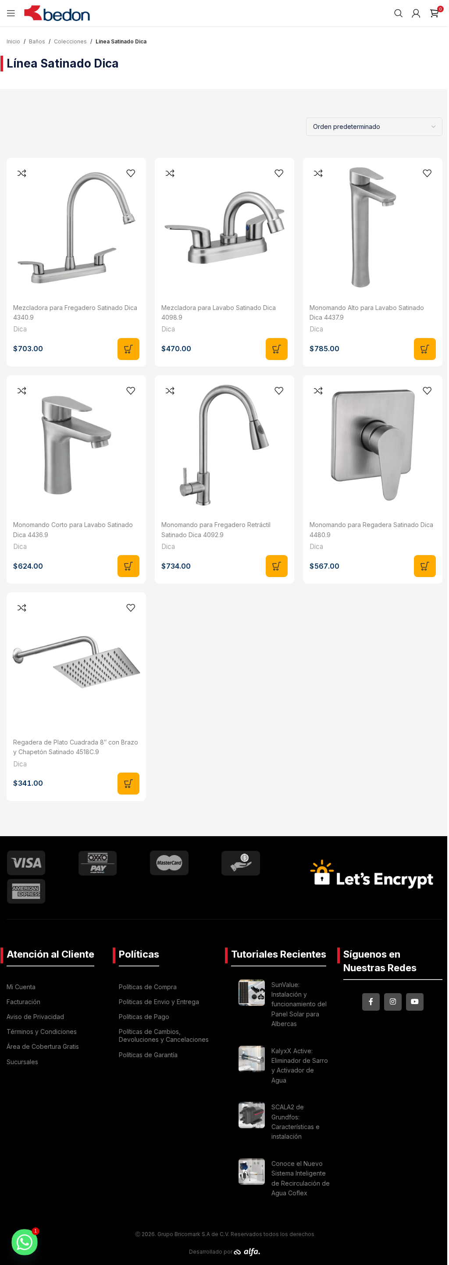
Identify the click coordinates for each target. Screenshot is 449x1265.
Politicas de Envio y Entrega (159, 1001)
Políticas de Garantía (148, 1054)
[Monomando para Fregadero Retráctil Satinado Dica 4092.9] (224, 445)
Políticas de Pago (144, 1016)
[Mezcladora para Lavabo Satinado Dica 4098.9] (224, 227)
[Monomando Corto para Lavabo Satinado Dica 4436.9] (76, 445)
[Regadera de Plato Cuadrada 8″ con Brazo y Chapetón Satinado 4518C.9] (76, 662)
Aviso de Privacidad (35, 1016)
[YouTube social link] (415, 1002)
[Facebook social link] (371, 1002)
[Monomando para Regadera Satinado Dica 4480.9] (372, 445)
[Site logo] (57, 12)
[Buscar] (398, 13)
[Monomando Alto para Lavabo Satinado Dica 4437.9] (372, 227)
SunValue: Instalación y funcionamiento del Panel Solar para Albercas (299, 1004)
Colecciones (70, 41)
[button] (128, 349)
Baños (37, 41)
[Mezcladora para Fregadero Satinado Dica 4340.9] (76, 227)
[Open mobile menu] (11, 13)
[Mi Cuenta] (416, 13)
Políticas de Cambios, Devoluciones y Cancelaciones (164, 1035)
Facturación (23, 1001)
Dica (20, 329)
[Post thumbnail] (252, 1006)
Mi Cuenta (21, 987)
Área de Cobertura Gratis (43, 1046)
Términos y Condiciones (42, 1031)
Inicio (13, 41)
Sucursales (22, 1061)
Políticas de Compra (148, 987)
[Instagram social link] (393, 1002)
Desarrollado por (211, 1251)
